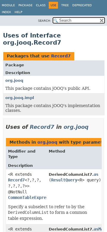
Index (6, 12)
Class (40, 5)
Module (8, 5)
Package (25, 5)
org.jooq (14, 80)
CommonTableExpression (33, 197)
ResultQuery (64, 180)
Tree (65, 5)
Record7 (61, 56)
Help (18, 12)
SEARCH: (44, 20)
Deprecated (82, 5)
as (96, 174)
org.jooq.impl (19, 97)
